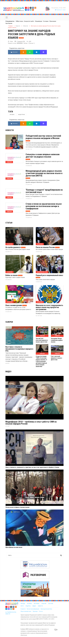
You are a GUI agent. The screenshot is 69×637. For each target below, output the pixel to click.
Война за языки (11, 275)
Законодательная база (46, 609)
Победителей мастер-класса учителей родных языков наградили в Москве (43, 137)
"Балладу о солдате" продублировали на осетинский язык (44, 191)
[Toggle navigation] (6, 17)
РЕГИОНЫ (29, 603)
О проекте (23, 609)
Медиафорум (38, 21)
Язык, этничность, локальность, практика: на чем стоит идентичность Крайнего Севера (32, 467)
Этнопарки (45, 21)
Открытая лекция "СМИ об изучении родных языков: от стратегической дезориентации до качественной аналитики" (41, 361)
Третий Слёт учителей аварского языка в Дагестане (42, 340)
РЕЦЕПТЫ (28, 606)
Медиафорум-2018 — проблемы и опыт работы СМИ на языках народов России (31, 423)
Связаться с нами (61, 9)
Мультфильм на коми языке (14, 547)
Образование (52, 21)
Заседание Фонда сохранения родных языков (57, 340)
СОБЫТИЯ (43, 603)
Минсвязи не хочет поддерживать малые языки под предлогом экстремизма (49, 307)
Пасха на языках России (45, 247)
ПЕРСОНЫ (50, 603)
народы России (21, 114)
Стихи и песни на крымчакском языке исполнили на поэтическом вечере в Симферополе (44, 206)
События (9, 148)
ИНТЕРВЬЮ (36, 603)
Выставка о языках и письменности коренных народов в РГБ (19, 349)
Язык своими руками (13, 305)
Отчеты (41, 611)
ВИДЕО (34, 606)
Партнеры (35, 611)
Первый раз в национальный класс (49, 275)
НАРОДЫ (23, 603)
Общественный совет (26, 611)
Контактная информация (33, 609)
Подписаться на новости (10, 613)
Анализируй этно (42, 272)
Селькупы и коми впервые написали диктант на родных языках (42, 155)
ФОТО (22, 606)
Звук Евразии (8, 23)
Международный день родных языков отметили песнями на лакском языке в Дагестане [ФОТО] (44, 173)
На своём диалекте (13, 247)
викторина (12, 114)
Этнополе (9, 244)
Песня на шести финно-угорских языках (17, 507)
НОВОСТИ (40, 606)
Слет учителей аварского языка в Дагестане (56, 358)
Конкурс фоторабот (29, 21)
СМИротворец (19, 21)
